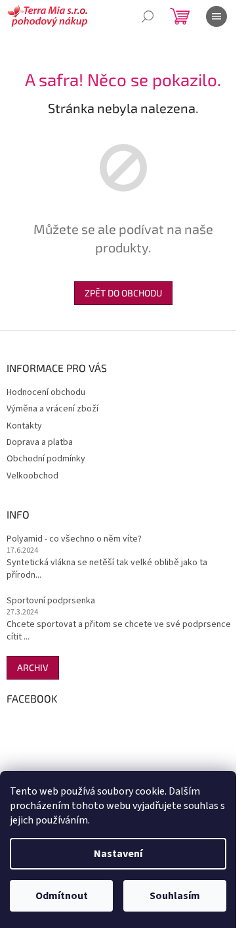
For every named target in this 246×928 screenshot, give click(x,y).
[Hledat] (147, 16)
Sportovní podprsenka (51, 601)
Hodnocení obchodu (46, 392)
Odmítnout (61, 896)
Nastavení (118, 854)
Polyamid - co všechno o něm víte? (74, 539)
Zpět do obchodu (123, 292)
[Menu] (216, 16)
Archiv (33, 667)
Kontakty (24, 425)
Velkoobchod (32, 475)
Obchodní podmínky (46, 458)
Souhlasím (175, 896)
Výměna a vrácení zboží (52, 408)
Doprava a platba (40, 442)
